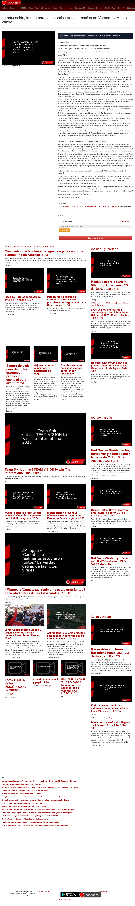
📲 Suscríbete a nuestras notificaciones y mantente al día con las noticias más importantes (90, 35)
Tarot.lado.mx (103, 892)
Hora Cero (61, 209)
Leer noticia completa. (95, 238)
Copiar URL (65, 230)
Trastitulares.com (65, 900)
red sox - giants (102, 417)
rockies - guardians (104, 248)
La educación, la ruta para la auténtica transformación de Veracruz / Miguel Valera (91, 207)
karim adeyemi (101, 616)
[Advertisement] (45, 331)
